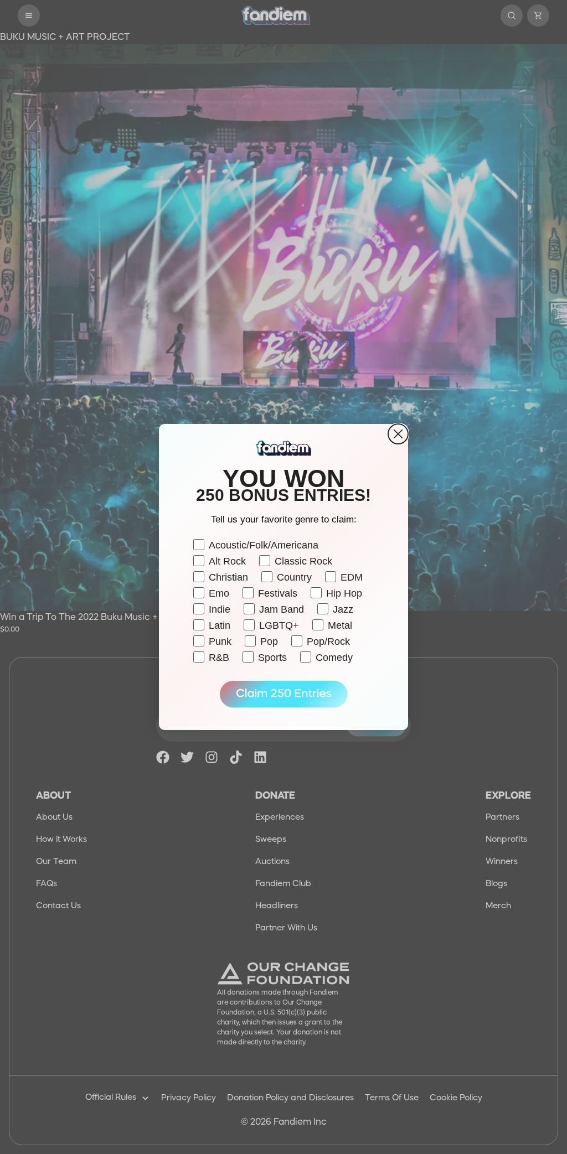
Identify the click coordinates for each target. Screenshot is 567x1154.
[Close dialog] (398, 434)
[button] (283, 694)
